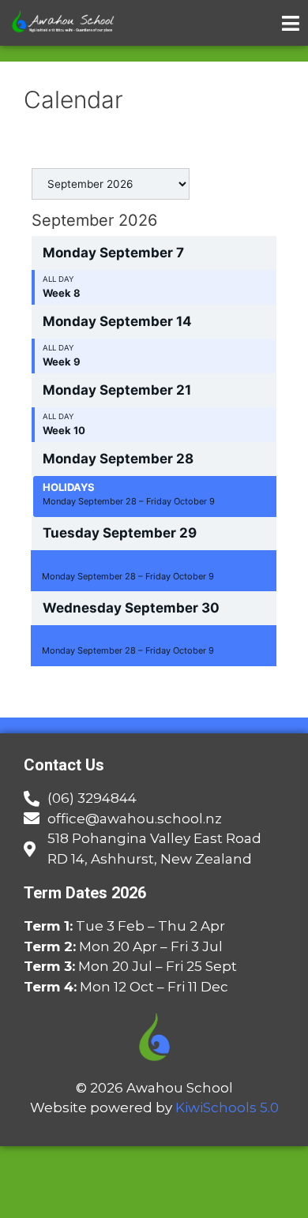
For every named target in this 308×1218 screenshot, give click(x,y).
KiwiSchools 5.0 (227, 1107)
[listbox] (111, 184)
